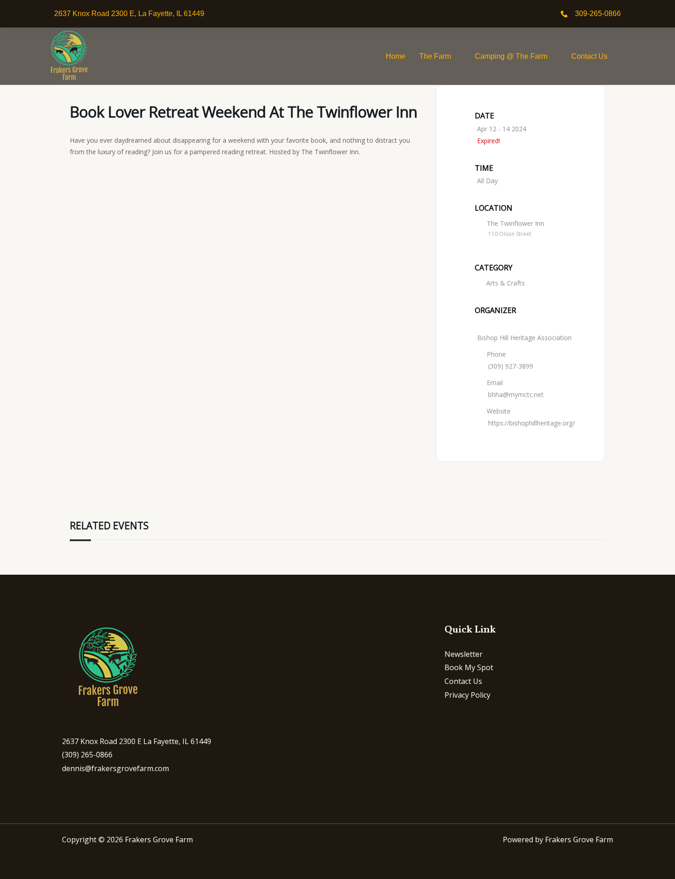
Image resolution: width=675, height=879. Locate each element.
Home (395, 56)
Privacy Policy (467, 695)
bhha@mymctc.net (516, 394)
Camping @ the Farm (511, 56)
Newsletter (463, 654)
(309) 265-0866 (87, 755)
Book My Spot (468, 667)
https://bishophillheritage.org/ (531, 423)
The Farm (435, 56)
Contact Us (589, 56)
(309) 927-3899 (510, 366)
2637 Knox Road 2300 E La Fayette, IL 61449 (136, 741)
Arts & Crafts (505, 283)
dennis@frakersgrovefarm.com (115, 768)
